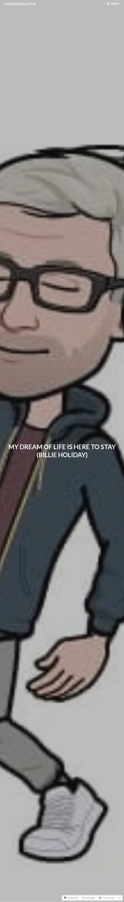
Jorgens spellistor (20, 4)
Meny (114, 3)
